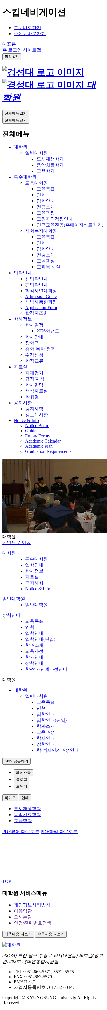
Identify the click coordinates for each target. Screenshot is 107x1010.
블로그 (21, 779)
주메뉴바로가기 (30, 33)
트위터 (21, 786)
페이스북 (23, 772)
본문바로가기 (27, 27)
